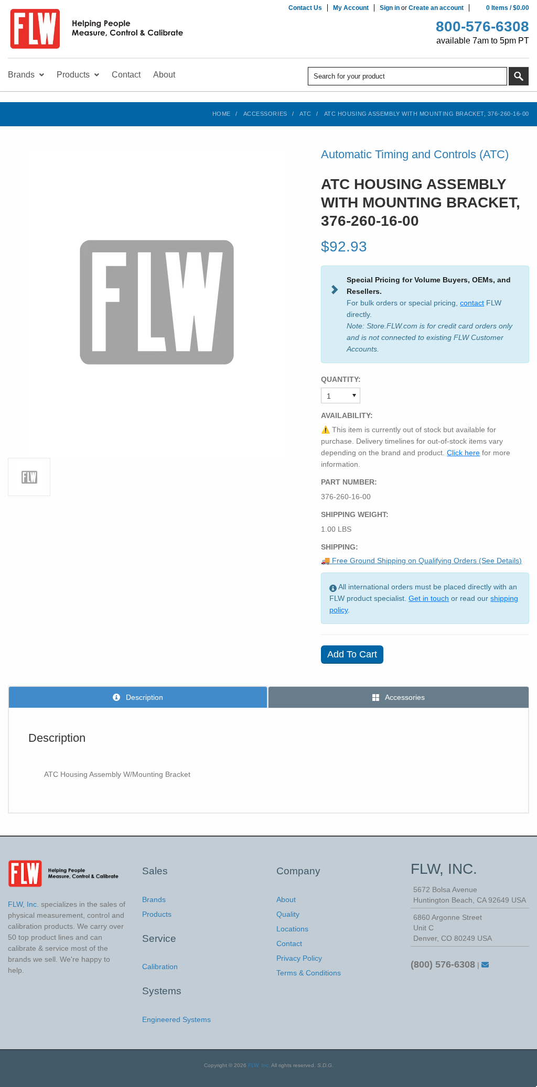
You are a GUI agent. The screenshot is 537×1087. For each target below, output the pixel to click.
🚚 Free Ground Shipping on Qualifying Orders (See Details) (421, 560)
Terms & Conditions (308, 973)
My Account (351, 8)
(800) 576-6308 (443, 964)
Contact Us (305, 8)
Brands (154, 899)
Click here (463, 452)
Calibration (160, 966)
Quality (287, 914)
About (286, 899)
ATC (305, 114)
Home (221, 114)
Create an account (436, 8)
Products (156, 914)
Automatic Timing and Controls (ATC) (415, 154)
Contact (289, 943)
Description (143, 697)
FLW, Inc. (259, 1065)
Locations (292, 929)
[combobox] (407, 76)
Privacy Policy (299, 958)
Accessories (265, 114)
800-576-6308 (482, 26)
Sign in (390, 8)
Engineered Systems (176, 1019)
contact (472, 303)
